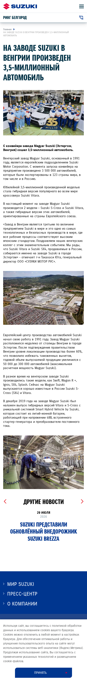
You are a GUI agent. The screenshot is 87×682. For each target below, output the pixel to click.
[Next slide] (82, 501)
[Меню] (81, 6)
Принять (40, 673)
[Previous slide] (5, 501)
